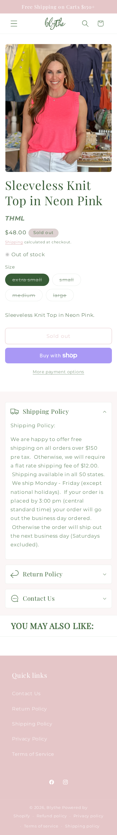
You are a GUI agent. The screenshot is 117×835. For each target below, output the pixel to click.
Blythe (53, 807)
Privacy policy (89, 816)
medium (27, 296)
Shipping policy (82, 826)
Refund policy (52, 816)
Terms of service (41, 826)
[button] (14, 23)
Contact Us (26, 693)
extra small (30, 281)
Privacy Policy (29, 739)
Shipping (14, 242)
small (70, 281)
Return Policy (29, 709)
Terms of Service (33, 754)
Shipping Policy (32, 724)
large (63, 296)
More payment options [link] (58, 371)
